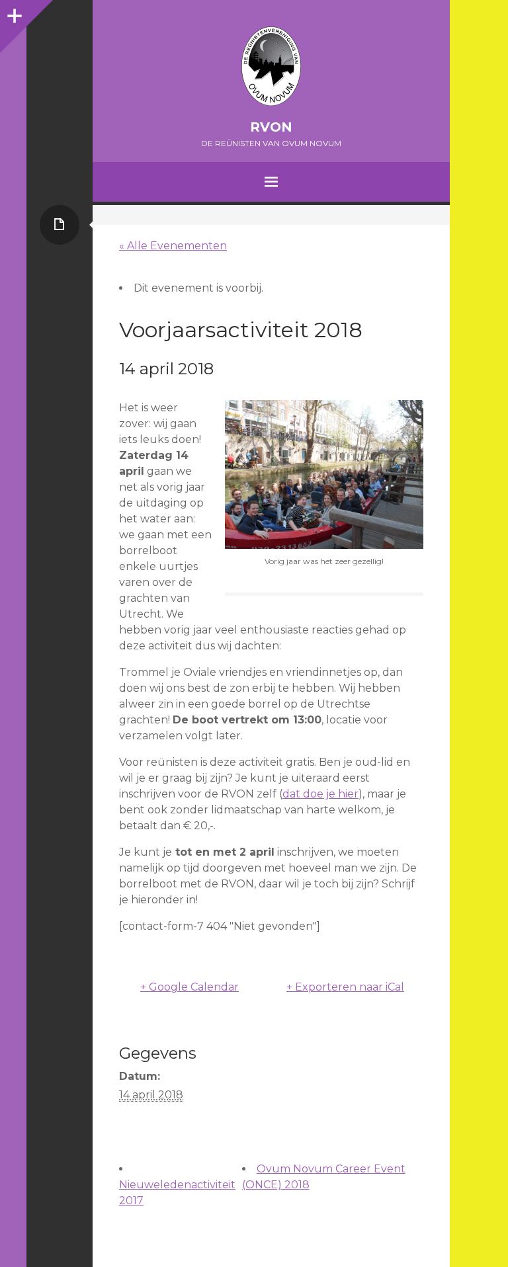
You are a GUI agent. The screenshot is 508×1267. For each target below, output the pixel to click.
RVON (271, 127)
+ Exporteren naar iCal (345, 987)
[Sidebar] (13, 13)
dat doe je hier (320, 794)
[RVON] (271, 66)
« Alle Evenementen (173, 245)
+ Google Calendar (189, 987)
